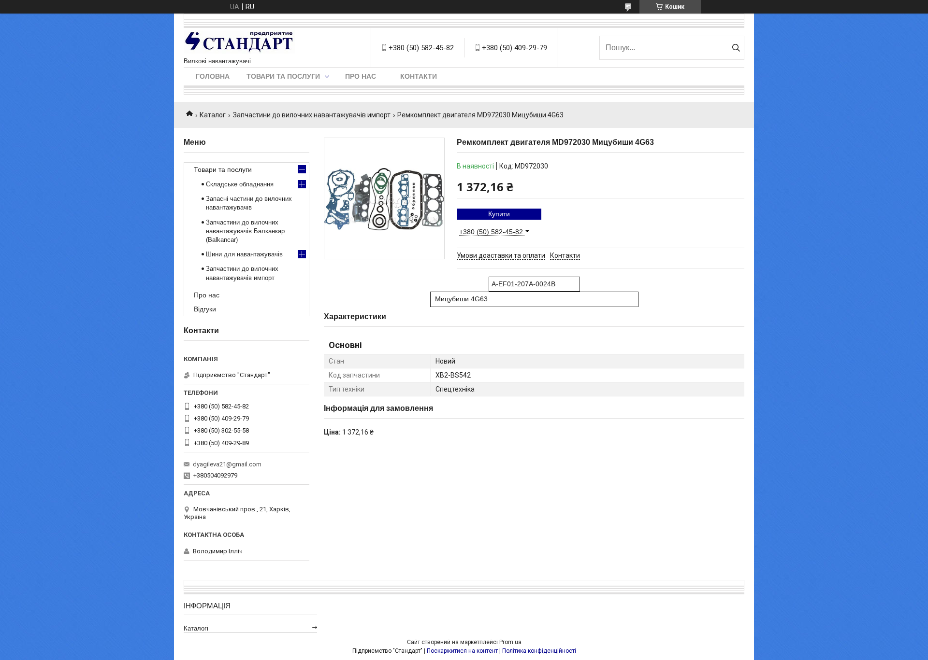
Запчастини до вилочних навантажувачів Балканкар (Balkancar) (245, 231)
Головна (213, 76)
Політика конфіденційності (539, 650)
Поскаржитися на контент (462, 650)
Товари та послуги (283, 76)
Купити (499, 214)
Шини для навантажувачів (244, 254)
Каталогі (196, 628)
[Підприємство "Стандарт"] (239, 42)
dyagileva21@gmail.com (227, 464)
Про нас (360, 76)
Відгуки (205, 309)
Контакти (418, 76)
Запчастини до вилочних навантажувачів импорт (312, 115)
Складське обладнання (240, 184)
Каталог (213, 115)
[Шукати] (735, 48)
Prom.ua (510, 642)
